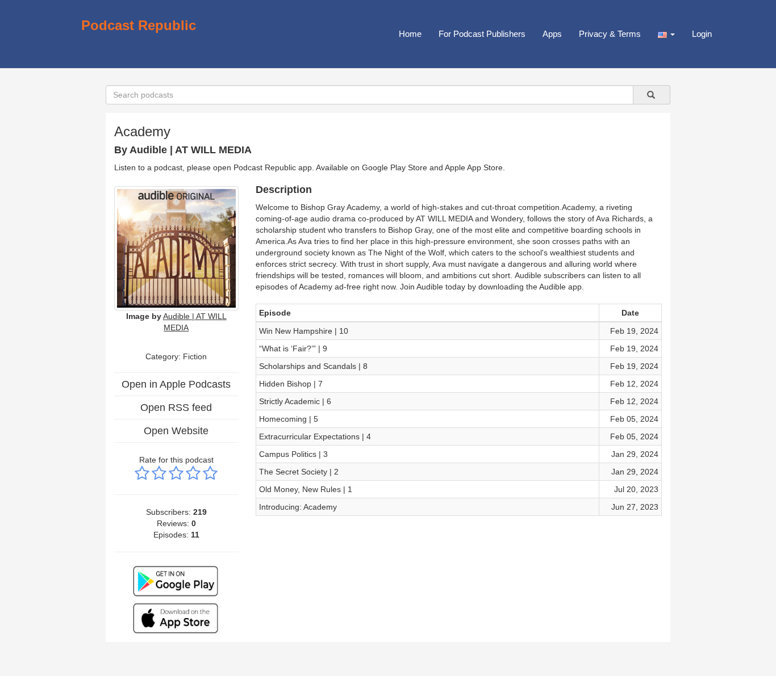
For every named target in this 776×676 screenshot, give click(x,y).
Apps (552, 34)
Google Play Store (394, 167)
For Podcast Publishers (482, 34)
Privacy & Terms (610, 34)
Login (702, 34)
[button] (666, 34)
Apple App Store (474, 167)
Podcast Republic (138, 25)
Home (410, 34)
